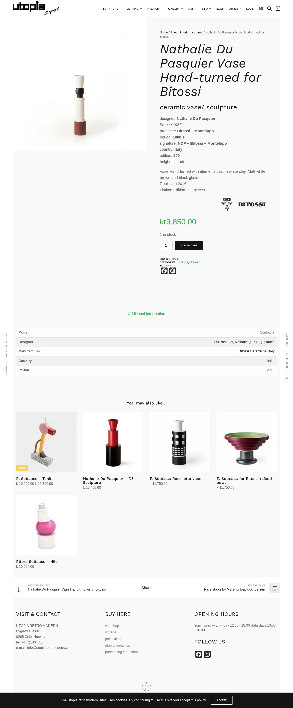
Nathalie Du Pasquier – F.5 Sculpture (108, 480)
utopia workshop (117, 645)
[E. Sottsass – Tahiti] (46, 442)
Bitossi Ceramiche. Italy (257, 351)
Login (250, 8)
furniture (110, 8)
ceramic (197, 32)
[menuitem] (261, 8)
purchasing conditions (122, 652)
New (169, 265)
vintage (110, 632)
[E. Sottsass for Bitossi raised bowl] (247, 442)
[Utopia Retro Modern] (146, 686)
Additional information (146, 314)
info (205, 8)
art (190, 8)
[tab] (146, 314)
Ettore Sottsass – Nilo (37, 561)
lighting (133, 8)
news (220, 8)
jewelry (174, 8)
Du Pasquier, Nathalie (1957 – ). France (244, 342)
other (233, 8)
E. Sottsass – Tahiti (34, 478)
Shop (174, 32)
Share (146, 588)
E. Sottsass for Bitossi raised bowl (244, 480)
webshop (112, 626)
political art (113, 639)
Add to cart (189, 245)
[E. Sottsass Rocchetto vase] (180, 442)
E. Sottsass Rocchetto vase (175, 478)
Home (164, 32)
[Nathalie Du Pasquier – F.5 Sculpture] (113, 442)
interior (153, 8)
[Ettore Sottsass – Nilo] (46, 525)
